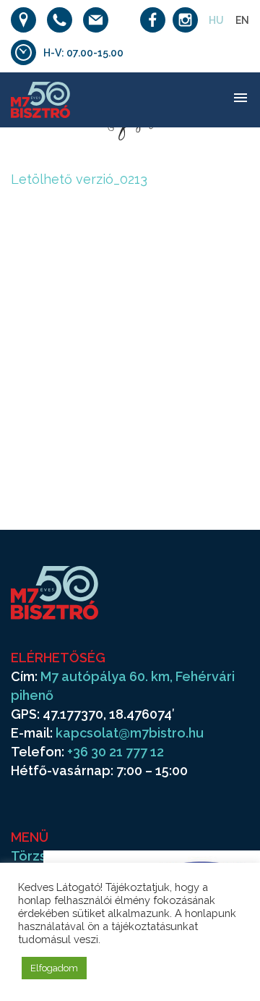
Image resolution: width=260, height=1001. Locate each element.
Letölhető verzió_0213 (79, 179)
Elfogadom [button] (54, 968)
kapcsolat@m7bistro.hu (130, 732)
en (242, 20)
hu (216, 20)
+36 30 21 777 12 (115, 751)
